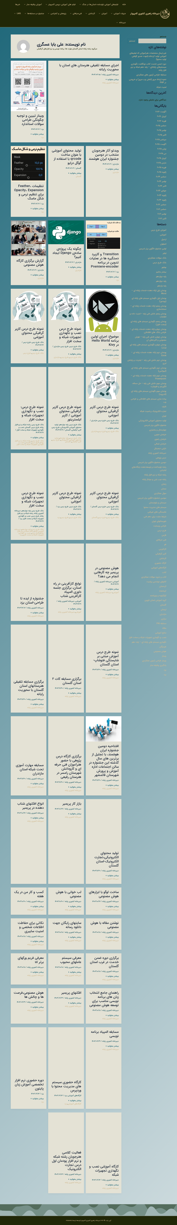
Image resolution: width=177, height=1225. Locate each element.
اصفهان (163, 244)
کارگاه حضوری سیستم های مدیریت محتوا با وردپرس (66, 1086)
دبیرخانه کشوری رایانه (157, 453)
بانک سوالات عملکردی (157, 258)
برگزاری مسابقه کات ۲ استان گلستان (66, 681)
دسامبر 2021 (161, 209)
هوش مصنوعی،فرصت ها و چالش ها (29, 995)
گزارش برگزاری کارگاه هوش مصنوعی (30, 263)
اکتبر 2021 (162, 218)
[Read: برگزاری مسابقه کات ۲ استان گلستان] (66, 649)
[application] (81, 4)
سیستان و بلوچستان (157, 502)
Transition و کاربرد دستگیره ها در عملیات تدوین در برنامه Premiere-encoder (104, 260)
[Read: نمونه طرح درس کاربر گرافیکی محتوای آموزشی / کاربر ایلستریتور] (66, 384)
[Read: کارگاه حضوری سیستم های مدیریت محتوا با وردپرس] (66, 1052)
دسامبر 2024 (161, 176)
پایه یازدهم (161, 285)
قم (165, 544)
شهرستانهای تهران (159, 521)
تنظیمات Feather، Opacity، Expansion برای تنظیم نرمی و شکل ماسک (29, 192)
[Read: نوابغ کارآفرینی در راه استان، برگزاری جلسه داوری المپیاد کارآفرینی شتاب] (66, 561)
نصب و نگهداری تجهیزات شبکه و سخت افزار (147, 637)
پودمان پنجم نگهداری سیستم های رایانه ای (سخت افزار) (148, 323)
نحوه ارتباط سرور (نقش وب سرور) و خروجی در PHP (147, 81)
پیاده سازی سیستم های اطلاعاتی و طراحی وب (148, 400)
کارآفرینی (162, 549)
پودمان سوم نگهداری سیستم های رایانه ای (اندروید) (148, 393)
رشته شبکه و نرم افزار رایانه (155, 474)
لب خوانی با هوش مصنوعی (68, 894)
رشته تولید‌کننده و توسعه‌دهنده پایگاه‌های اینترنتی (149, 468)
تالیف (164, 406)
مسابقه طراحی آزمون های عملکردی (151, 74)
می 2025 (162, 153)
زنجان (163, 484)
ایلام (164, 253)
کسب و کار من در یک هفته (29, 894)
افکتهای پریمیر (71, 993)
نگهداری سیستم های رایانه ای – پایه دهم (149, 642)
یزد (165, 670)
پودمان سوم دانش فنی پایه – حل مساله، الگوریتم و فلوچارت (149, 385)
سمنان (163, 488)
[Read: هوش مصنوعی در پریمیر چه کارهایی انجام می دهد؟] (103, 553)
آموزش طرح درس (158, 230)
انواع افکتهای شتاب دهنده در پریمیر (30, 806)
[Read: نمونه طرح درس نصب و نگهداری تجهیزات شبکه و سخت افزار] (66, 306)
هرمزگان (162, 646)
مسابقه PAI (161, 623)
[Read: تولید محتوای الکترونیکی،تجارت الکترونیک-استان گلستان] (103, 823)
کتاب (164, 572)
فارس (164, 535)
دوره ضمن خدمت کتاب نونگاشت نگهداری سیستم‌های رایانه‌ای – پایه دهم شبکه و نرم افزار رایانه (148, 67)
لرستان (163, 609)
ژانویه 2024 (161, 195)
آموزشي (116, 581)
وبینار (164, 656)
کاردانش (162, 558)
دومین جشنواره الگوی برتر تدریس (152, 462)
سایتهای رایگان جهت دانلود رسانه (67, 925)
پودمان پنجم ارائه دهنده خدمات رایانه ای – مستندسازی (148, 307)
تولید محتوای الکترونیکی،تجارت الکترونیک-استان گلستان (106, 859)
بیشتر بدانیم (161, 271)
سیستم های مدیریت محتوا (155, 507)
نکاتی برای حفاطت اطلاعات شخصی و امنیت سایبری (31, 927)
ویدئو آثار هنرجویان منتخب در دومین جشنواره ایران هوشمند (104, 155)
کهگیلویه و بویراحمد (158, 595)
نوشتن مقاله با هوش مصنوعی (105, 925)
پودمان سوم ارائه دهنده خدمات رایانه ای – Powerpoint (148, 377)
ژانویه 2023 (161, 200)
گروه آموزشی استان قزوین (155, 600)
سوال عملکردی (160, 493)
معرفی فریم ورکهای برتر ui (31, 960)
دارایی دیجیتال (160, 448)
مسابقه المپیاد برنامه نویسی (105, 1034)
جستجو (163, 36)
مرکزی (163, 618)
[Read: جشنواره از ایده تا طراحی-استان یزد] (28, 568)
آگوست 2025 (160, 144)
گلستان (163, 604)
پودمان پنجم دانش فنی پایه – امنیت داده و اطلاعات (148, 315)
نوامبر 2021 (162, 214)
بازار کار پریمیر (72, 803)
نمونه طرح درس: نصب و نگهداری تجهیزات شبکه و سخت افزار (32, 413)
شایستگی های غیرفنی (157, 512)
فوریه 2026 (161, 121)
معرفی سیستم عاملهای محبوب (70, 960)
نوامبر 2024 (161, 181)
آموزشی (163, 234)
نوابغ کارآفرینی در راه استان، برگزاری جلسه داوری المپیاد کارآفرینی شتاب (67, 590)
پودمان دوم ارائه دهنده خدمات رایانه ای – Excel (148, 354)
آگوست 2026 (160, 111)
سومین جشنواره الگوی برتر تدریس (152, 498)
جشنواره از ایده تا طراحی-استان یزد (32, 600)
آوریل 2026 (161, 116)
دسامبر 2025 (161, 125)
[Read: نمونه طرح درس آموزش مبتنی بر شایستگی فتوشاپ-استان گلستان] (103, 636)
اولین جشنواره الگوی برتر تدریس (152, 248)
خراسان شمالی (160, 443)
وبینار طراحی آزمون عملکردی (154, 660)
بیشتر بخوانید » (112, 79)
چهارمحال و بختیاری (157, 429)
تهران (164, 416)
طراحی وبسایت (159, 526)
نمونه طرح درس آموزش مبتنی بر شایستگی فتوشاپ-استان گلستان (106, 658)
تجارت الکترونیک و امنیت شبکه (153, 411)
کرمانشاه (162, 591)
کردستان (162, 586)
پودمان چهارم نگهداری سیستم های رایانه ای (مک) (148, 346)
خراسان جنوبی (160, 434)
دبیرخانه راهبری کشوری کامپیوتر (145, 13)
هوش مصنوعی (160, 651)
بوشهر (164, 267)
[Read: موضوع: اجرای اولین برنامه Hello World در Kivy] (103, 310)
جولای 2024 (161, 190)
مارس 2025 (161, 162)
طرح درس (161, 530)
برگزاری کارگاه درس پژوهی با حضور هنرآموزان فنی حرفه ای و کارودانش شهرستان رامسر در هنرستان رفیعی (67, 767)
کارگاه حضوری (160, 563)
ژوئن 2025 (161, 148)
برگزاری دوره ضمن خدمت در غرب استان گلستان (104, 962)
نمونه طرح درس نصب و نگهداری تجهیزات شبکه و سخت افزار (70, 335)
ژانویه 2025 (161, 172)
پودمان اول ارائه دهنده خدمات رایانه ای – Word (149, 292)
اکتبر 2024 (162, 186)
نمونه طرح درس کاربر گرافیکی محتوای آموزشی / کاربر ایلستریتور (66, 413)
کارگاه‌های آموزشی (158, 567)
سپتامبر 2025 (160, 139)
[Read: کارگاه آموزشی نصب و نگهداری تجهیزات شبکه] (103, 1137)
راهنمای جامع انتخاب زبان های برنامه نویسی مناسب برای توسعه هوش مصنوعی (104, 999)
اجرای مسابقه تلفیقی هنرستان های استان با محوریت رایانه (89, 67)
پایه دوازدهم (161, 276)
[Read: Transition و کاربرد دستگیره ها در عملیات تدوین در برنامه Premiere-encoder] (103, 235)
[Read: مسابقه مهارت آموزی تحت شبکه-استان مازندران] (28, 738)
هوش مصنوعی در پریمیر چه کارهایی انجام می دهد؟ (106, 572)
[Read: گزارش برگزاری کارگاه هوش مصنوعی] (28, 238)
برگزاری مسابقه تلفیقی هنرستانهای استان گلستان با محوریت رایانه (29, 688)
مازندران (163, 614)
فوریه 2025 (161, 167)
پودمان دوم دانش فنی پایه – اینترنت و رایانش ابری (146, 362)
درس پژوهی (161, 457)
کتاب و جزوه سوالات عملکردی (153, 577)
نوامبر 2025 (161, 130)
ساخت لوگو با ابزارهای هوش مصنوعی (104, 894)
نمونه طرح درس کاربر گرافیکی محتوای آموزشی (29, 333)
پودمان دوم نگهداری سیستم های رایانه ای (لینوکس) (148, 369)
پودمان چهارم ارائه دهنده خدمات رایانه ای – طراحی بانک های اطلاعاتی (148, 331)
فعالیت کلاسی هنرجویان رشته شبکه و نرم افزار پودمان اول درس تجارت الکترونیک (66, 1161)
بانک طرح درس (159, 262)
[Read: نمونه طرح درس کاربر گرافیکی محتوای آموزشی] (28, 306)
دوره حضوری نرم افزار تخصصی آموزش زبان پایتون (29, 1084)
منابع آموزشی (160, 632)
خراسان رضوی (160, 439)
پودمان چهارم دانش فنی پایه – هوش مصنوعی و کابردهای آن (150, 338)
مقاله (164, 628)
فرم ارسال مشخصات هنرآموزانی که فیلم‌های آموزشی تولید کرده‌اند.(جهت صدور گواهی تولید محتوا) (147, 56)
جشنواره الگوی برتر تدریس (155, 425)
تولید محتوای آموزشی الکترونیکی (152, 420)
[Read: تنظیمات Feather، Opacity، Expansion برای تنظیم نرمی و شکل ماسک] (28, 163)
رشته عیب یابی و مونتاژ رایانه (154, 479)
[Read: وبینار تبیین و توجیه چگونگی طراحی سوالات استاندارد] (28, 85)
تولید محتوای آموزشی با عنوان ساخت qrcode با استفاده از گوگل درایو (66, 157)
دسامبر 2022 (161, 204)
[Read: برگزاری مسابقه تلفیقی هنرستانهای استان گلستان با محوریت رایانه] (28, 650)
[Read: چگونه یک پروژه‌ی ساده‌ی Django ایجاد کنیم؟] (66, 232)
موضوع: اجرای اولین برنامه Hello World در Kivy (105, 341)
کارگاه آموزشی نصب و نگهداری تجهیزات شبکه (104, 1171)
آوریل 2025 (161, 158)
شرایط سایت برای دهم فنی (155, 516)
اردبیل (163, 239)
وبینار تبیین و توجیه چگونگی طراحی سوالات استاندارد (30, 120)
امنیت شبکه (161, 87)
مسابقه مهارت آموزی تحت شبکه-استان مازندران (30, 769)
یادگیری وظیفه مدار (158, 665)
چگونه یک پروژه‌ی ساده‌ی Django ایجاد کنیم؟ (66, 253)
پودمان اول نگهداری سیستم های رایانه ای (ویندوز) (149, 300)
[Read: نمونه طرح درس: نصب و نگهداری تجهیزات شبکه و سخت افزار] (28, 384)
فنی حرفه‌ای (161, 539)
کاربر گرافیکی (160, 553)
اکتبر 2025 (162, 135)
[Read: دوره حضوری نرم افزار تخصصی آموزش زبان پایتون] (28, 1051)
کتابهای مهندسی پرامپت (156, 581)
